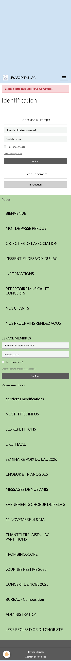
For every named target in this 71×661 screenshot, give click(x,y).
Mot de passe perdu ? (13, 153)
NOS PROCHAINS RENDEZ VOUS (33, 323)
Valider (36, 160)
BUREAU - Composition (25, 599)
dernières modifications (25, 399)
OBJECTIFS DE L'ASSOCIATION (32, 243)
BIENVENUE (16, 213)
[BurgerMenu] (64, 77)
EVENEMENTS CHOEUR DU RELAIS (35, 504)
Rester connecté (16, 146)
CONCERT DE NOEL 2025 (27, 584)
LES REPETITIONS (21, 429)
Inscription (35, 184)
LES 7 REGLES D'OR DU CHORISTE (34, 629)
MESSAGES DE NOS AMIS (27, 489)
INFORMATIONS (20, 274)
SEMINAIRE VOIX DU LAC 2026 (31, 459)
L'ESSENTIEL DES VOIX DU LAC (31, 259)
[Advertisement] (35, 35)
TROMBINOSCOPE (22, 554)
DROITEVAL (16, 444)
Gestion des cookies (35, 656)
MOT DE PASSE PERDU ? (26, 228)
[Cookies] (6, 654)
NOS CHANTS (17, 308)
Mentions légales (35, 651)
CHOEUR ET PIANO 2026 (27, 474)
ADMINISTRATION (21, 614)
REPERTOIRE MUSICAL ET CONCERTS (28, 291)
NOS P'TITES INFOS (22, 414)
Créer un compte (9, 369)
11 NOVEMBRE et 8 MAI (26, 519)
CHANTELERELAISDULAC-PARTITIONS (28, 537)
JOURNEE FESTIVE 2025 (26, 569)
